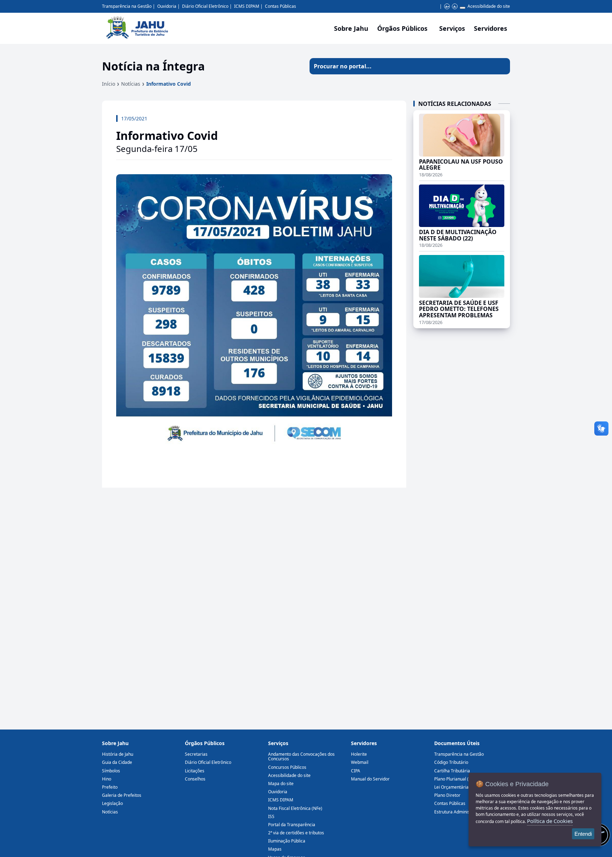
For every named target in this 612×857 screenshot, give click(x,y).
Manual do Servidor (370, 779)
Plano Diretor (447, 795)
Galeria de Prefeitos (121, 795)
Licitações (194, 771)
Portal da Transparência (291, 825)
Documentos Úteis (457, 743)
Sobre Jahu (351, 28)
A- (455, 6)
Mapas (275, 849)
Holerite (359, 754)
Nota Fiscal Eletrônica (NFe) (295, 808)
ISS (271, 816)
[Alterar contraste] (462, 8)
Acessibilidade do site (489, 6)
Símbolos (111, 771)
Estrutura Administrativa (458, 812)
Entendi (583, 834)
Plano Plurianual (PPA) (455, 779)
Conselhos (195, 779)
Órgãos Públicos (205, 743)
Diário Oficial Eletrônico (205, 6)
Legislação (112, 803)
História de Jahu (117, 754)
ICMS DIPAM (246, 6)
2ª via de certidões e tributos (296, 833)
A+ (447, 6)
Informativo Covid (168, 83)
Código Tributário (451, 762)
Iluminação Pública (286, 841)
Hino (106, 779)
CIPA (355, 771)
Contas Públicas (280, 6)
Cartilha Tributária (452, 771)
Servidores (364, 743)
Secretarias (196, 754)
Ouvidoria (166, 6)
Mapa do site (281, 784)
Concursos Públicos (287, 767)
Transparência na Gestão (127, 6)
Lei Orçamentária (451, 787)
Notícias (130, 83)
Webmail (359, 762)
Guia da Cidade (117, 762)
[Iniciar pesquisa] (502, 66)
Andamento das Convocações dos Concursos (301, 756)
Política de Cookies (550, 820)
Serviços (452, 28)
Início (108, 83)
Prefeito (110, 787)
